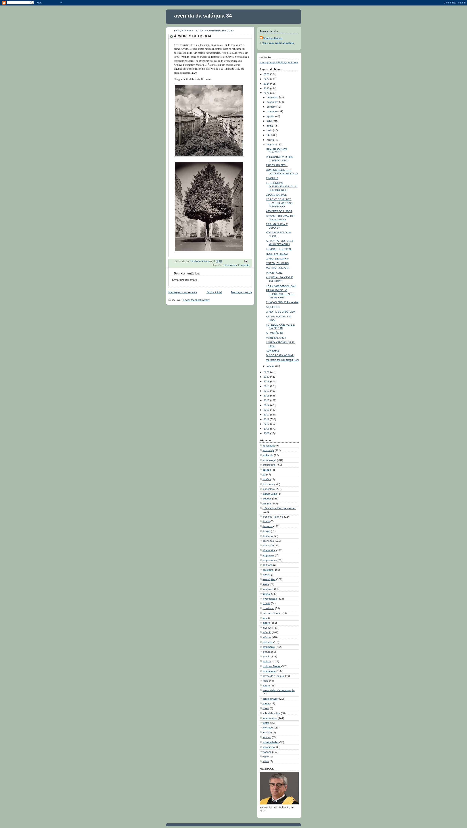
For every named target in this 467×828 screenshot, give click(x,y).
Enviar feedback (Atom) (196, 299)
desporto (268, 536)
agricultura (269, 445)
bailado (267, 469)
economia (268, 540)
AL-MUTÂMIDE (275, 332)
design (266, 531)
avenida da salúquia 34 (203, 16)
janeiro (271, 366)
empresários (270, 560)
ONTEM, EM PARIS (277, 263)
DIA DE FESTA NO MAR (280, 355)
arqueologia (269, 460)
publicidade (269, 670)
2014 (267, 405)
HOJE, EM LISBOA (277, 253)
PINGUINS (272, 178)
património (269, 646)
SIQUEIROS (273, 307)
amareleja (268, 450)
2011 (267, 419)
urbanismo (269, 746)
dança (266, 521)
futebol (266, 593)
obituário (268, 642)
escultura (268, 569)
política (267, 661)
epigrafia (268, 564)
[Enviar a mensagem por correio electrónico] (245, 261)
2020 (267, 376)
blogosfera (269, 488)
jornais (266, 603)
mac (265, 618)
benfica (267, 479)
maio (270, 130)
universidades (271, 742)
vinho (266, 756)
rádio (265, 680)
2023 (267, 88)
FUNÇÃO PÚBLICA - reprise (282, 302)
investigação (270, 598)
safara (266, 685)
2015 (267, 400)
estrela (266, 574)
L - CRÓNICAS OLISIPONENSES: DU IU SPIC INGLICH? (282, 187)
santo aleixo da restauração (279, 690)
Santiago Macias (272, 38)
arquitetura (269, 464)
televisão (268, 727)
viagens (267, 751)
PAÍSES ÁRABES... (277, 165)
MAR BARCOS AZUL (278, 267)
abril (269, 134)
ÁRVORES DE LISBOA (279, 211)
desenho (268, 526)
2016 (267, 395)
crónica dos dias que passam (279, 508)
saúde (266, 703)
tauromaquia (270, 718)
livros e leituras (271, 613)
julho (270, 120)
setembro (272, 111)
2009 (267, 428)
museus (267, 627)
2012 (267, 414)
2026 (267, 74)
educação (268, 545)
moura (266, 622)
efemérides (269, 550)
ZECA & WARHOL (276, 194)
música (267, 637)
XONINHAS (272, 350)
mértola (267, 632)
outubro (271, 106)
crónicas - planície (273, 516)
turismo (267, 737)
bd (264, 474)
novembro (273, 101)
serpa (266, 708)
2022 (267, 92)
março (271, 139)
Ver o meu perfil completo (278, 42)
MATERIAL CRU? (276, 337)
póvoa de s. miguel (273, 675)
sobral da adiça (271, 713)
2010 (267, 423)
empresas (268, 555)
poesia (266, 656)
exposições (230, 265)
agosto (271, 116)
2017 (267, 390)
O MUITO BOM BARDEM (280, 311)
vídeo (266, 761)
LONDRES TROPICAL (279, 249)
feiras (266, 584)
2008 (267, 433)
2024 (267, 83)
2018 (267, 386)
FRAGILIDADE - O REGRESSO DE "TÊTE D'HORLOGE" (280, 294)
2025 (267, 78)
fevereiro (272, 144)
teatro (266, 722)
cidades (267, 498)
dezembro (273, 97)
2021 (267, 372)
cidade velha (270, 493)
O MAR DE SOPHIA (277, 258)
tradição (267, 732)
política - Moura (272, 666)
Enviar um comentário (185, 279)
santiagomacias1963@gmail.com (279, 62)
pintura (267, 651)
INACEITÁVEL (274, 272)
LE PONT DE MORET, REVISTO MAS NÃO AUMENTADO (279, 203)
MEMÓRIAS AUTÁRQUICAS (282, 360)
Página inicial (214, 292)
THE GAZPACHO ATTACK (281, 285)
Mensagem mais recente (182, 292)
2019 (267, 381)
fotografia (243, 265)
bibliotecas (269, 484)
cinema (267, 503)
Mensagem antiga (241, 292)
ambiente (268, 455)
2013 (267, 409)
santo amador (271, 698)
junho (270, 125)
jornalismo (268, 608)
